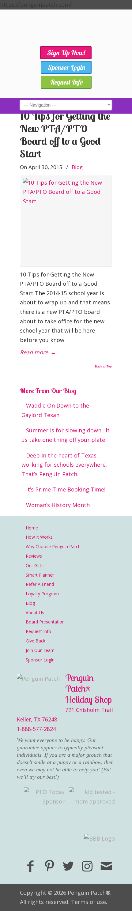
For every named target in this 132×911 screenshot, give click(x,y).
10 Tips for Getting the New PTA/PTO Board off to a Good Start (65, 134)
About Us (35, 612)
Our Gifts (34, 565)
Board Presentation (45, 622)
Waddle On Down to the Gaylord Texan (55, 410)
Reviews (34, 556)
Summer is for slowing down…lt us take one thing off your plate (65, 435)
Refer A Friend (40, 584)
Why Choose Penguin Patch (53, 546)
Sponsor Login (40, 660)
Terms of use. (89, 901)
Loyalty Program (42, 594)
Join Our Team (40, 650)
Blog (77, 167)
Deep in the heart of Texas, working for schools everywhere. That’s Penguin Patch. (64, 465)
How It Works (39, 537)
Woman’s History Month (58, 505)
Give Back (35, 641)
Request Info (38, 631)
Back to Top (103, 366)
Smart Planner (40, 575)
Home (32, 528)
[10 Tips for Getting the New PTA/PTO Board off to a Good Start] (66, 221)
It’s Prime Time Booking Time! (65, 489)
